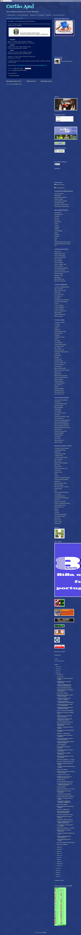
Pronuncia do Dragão (58, 388)
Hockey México (57, 195)
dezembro (59, 674)
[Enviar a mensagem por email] (25, 68)
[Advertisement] (63, 46)
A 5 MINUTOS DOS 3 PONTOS (63, 774)
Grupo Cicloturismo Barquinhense (61, 423)
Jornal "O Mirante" (58, 258)
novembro (59, 676)
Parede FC (56, 386)
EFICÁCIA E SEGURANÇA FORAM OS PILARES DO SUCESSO (65, 739)
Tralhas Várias (57, 523)
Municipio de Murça (58, 484)
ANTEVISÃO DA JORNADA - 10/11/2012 (65, 788)
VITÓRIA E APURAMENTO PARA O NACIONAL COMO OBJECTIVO (64, 685)
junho (58, 855)
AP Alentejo (56, 216)
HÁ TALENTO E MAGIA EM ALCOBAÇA (65, 814)
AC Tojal (56, 327)
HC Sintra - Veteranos (59, 364)
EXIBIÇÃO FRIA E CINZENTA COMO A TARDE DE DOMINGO (65, 695)
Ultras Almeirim (58, 312)
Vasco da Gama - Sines (59, 393)
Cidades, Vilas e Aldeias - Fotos (61, 468)
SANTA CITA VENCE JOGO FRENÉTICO (65, 710)
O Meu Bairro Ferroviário (59, 495)
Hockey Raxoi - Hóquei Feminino (61, 204)
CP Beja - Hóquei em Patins (60, 344)
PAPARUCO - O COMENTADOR (63, 733)
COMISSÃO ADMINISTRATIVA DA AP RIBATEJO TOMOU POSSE (65, 822)
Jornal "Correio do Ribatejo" (60, 257)
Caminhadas (57, 414)
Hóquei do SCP (57, 371)
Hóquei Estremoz (58, 373)
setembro (59, 849)
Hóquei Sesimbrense (58, 381)
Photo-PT (56, 508)
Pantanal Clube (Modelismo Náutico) (62, 427)
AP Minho (56, 228)
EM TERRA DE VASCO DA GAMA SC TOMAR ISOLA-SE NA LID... (64, 777)
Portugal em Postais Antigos (60, 514)
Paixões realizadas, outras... (60, 505)
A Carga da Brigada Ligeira (60, 450)
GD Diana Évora (57, 355)
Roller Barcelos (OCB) (59, 390)
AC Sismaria (57, 326)
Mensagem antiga (46, 81)
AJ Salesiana (57, 335)
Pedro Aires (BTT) (58, 429)
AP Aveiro (56, 218)
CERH (55, 238)
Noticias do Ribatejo (58, 273)
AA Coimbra (57, 324)
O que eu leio (57, 499)
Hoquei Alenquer (58, 366)
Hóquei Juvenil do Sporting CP (61, 377)
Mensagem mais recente (13, 81)
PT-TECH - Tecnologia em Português (62, 503)
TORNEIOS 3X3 (33, 15)
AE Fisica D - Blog (58, 333)
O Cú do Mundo (57, 494)
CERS (55, 240)
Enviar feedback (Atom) (17, 84)
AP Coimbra (57, 219)
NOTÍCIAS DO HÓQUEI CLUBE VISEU (65, 722)
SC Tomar (56, 303)
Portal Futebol (57, 436)
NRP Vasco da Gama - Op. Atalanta (61, 486)
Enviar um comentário (14, 75)
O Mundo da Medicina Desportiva (61, 497)
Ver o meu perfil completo (66, 61)
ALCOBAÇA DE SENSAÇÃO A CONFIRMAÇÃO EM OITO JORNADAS (65, 702)
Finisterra (56, 475)
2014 (57, 668)
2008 (57, 874)
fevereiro (59, 863)
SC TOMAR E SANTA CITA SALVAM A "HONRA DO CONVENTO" (65, 784)
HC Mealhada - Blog (58, 360)
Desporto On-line (58, 472)
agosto (58, 851)
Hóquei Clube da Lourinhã (60, 368)
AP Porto (56, 232)
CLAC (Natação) (57, 411)
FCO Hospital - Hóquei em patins (61, 351)
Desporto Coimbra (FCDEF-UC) (61, 421)
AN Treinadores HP (58, 214)
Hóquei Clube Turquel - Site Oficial (61, 370)
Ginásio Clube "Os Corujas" (60, 290)
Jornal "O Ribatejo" (58, 260)
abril (58, 859)
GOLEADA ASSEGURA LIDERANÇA (64, 687)
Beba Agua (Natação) (58, 407)
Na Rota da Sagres (58, 488)
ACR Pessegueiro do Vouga (60, 331)
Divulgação (14, 70)
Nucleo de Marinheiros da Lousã (61, 492)
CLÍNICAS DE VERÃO (23, 15)
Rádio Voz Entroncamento (60, 280)
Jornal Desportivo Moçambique (61, 268)
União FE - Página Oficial (59, 314)
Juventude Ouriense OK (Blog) (61, 301)
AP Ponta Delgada (58, 230)
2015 (57, 666)
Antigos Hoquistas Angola (60, 453)
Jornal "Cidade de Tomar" (59, 255)
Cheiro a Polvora (57, 466)
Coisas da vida (57, 470)
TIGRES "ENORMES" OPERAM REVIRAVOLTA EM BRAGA (63, 812)
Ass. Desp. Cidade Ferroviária (60, 403)
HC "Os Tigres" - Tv (58, 296)
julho (58, 853)
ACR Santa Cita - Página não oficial (61, 286)
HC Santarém (57, 297)
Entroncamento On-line (59, 253)
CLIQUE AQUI (57, 655)
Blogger (44, 932)
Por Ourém (56, 512)
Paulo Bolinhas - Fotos (59, 507)
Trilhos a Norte (57, 438)
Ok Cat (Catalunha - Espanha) (60, 200)
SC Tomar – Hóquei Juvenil (60, 310)
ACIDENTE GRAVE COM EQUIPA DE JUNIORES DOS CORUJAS (64, 719)
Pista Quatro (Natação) (59, 433)
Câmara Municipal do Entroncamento (62, 241)
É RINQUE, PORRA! (61, 779)
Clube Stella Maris (58, 342)
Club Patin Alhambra (58, 193)
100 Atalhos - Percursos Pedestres (61, 448)
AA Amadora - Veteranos (59, 322)
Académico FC (57, 329)
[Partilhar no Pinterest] (30, 68)
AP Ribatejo (56, 234)
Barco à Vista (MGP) (58, 459)
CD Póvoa (56, 338)
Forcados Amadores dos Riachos (61, 479)
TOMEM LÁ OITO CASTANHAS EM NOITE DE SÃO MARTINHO (66, 772)
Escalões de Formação (22, 70)
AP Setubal (56, 236)
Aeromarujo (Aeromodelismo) (60, 399)
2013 (57, 670)
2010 (57, 870)
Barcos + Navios (57, 461)
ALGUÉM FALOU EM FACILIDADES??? (65, 819)
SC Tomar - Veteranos (59, 308)
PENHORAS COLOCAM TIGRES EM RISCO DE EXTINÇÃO (64, 716)
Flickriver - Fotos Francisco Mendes (62, 477)
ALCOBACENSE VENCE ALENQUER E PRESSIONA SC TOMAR (65, 708)
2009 (57, 872)
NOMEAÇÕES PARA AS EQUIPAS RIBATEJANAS (64, 682)
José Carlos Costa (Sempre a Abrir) (61, 271)
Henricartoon (57, 481)
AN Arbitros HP (57, 212)
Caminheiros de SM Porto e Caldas (61, 416)
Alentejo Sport (57, 401)
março (58, 861)
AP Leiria (56, 223)
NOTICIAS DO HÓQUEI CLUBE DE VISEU (65, 761)
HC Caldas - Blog (57, 359)
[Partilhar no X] (28, 68)
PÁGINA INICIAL (12, 15)
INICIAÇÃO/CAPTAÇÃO (58, 15)
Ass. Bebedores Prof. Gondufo (60, 457)
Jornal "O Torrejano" (58, 266)
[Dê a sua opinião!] (26, 68)
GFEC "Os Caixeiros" (58, 288)
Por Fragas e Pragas (58, 434)
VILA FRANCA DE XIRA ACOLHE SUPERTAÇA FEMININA (64, 699)
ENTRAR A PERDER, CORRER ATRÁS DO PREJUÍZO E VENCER (65, 742)
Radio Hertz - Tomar (58, 275)
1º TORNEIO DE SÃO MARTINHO (64, 794)
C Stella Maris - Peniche (59, 337)
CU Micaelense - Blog (59, 346)
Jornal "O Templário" (58, 262)
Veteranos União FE (58, 316)
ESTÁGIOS (41, 15)
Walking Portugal (58, 442)
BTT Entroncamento (58, 405)
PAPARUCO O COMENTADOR (63, 809)
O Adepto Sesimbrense (59, 382)
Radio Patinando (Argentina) (60, 197)
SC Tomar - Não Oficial (59, 307)
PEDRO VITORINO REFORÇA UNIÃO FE (65, 796)
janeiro (58, 865)
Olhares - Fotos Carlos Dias (60, 501)
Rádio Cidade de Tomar (59, 279)
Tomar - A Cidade (58, 521)
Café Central (57, 464)
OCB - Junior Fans (58, 384)
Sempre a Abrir (57, 519)
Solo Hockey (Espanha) (59, 202)
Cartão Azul (20, 6)
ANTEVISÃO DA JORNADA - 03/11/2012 (65, 828)
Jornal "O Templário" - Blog (60, 264)
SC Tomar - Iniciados (58, 305)
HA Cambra (56, 357)
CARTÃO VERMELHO (61, 744)
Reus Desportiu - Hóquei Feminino (61, 206)
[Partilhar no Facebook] (29, 68)
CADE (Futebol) (57, 409)
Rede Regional (57, 277)
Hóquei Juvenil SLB (58, 379)
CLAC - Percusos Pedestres (60, 412)
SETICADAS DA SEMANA (62, 693)
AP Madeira (56, 227)
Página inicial (31, 81)
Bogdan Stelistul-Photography (61, 462)
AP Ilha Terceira (57, 221)
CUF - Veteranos (57, 348)
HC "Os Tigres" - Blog (58, 294)
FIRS (55, 245)
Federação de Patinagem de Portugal (62, 243)
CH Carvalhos (57, 340)
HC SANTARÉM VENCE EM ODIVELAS (65, 781)
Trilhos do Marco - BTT (59, 440)
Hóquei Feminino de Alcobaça (60, 375)
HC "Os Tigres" (57, 292)
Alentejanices (57, 451)
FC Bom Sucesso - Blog (59, 349)
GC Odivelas (57, 353)
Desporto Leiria (57, 251)
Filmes (56, 473)
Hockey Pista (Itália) (58, 199)
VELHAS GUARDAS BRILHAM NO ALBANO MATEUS (64, 837)
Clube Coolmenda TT (59, 418)
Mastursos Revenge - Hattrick (60, 483)
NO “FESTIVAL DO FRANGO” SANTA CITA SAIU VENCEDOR (65, 705)
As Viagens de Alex (58, 455)
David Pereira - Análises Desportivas (62, 420)
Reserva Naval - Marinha (59, 516)
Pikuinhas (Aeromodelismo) (60, 431)
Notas (55, 490)
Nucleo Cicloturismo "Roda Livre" (61, 425)
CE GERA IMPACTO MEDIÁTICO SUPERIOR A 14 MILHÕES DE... (64, 802)
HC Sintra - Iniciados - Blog (60, 362)
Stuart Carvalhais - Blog (59, 392)
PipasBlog (56, 510)
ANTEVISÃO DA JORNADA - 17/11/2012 (65, 759)
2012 (57, 672)
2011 (57, 868)
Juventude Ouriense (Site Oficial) (61, 299)
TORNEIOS (48, 15)
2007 (57, 876)
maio (58, 857)
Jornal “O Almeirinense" (59, 269)
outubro (59, 847)
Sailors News (57, 517)
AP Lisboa (56, 225)
